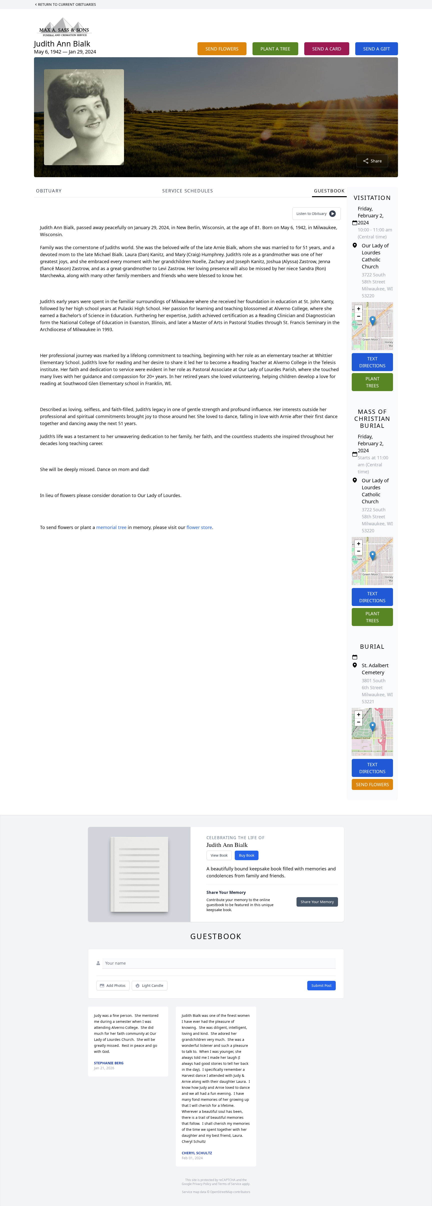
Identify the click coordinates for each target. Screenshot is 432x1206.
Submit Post (322, 985)
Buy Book (246, 855)
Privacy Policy (201, 1184)
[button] (373, 321)
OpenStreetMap (221, 1192)
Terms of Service (229, 1184)
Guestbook (329, 191)
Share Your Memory (317, 901)
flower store (199, 527)
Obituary (49, 191)
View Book (219, 855)
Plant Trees (373, 382)
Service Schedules (187, 191)
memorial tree (111, 527)
